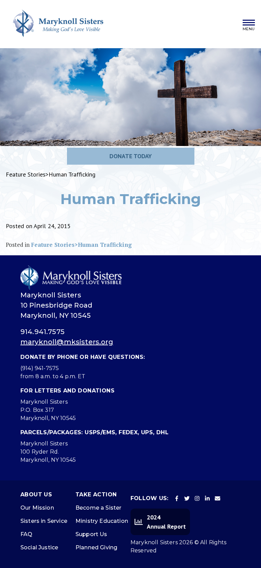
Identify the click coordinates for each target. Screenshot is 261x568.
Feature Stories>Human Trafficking (81, 245)
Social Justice (39, 547)
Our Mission (37, 508)
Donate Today (130, 156)
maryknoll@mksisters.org (66, 342)
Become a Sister (98, 508)
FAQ (26, 534)
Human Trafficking (130, 199)
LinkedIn (207, 498)
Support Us (91, 534)
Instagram (197, 498)
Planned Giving (96, 547)
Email (217, 498)
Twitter (187, 498)
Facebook (176, 498)
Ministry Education (101, 521)
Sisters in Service (43, 521)
